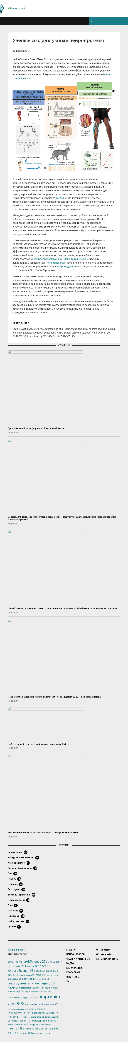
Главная (71, 949)
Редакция (13, 432)
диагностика (30, 979)
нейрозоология (19, 900)
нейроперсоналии (34, 1017)
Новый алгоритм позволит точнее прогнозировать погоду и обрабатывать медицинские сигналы (62, 608)
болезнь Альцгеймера (22, 868)
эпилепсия (45, 1033)
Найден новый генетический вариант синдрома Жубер (38, 743)
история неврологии (33, 992)
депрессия (14, 979)
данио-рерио (52, 975)
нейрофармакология (43, 1020)
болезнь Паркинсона (21, 894)
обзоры (34, 1025)
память (14, 879)
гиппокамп (16, 916)
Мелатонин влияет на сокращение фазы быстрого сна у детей (43, 832)
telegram (105, 949)
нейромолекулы (39, 1013)
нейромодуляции (67, 266)
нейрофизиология (18, 1024)
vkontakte (105, 954)
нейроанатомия (49, 1004)
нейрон (53, 1013)
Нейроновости (75, 954)
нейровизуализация (17, 1009)
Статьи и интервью (78, 959)
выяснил (61, 198)
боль (16, 975)
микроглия (32, 1004)
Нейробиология (56, 262)
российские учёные (33, 1029)
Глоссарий (73, 972)
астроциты (16, 889)
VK (67, 981)
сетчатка (15, 910)
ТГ (67, 986)
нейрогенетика (18, 921)
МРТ (51, 962)
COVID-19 (13, 962)
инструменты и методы (23, 857)
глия (12, 905)
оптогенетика (45, 1025)
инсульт (13, 988)
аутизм (14, 926)
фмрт (35, 1033)
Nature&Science (19, 863)
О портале (72, 977)
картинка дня (17, 852)
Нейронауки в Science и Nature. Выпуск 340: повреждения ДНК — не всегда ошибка (54, 696)
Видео (70, 963)
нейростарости (20, 1020)
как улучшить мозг (30, 998)
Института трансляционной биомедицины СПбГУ (59, 259)
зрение (44, 979)
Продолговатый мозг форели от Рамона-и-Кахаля (36, 428)
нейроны (15, 884)
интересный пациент (29, 988)
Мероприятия (74, 968)
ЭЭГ (59, 962)
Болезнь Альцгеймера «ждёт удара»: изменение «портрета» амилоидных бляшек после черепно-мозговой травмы (62, 518)
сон (12, 873)
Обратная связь (109, 959)
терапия (24, 1033)
